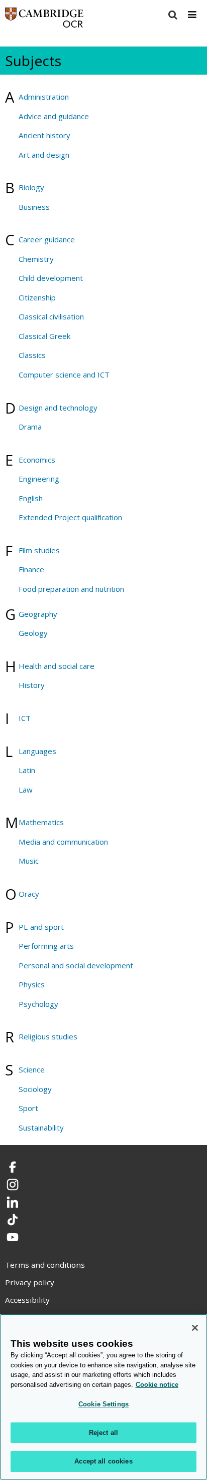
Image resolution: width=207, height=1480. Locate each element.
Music (29, 861)
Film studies (39, 550)
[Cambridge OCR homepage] (44, 20)
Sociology (35, 1089)
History (32, 685)
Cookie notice (157, 1384)
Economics (37, 460)
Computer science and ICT (64, 374)
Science (32, 1069)
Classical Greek (44, 336)
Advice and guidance (54, 116)
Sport (28, 1108)
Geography (38, 614)
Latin (27, 770)
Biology (31, 187)
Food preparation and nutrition (71, 589)
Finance (31, 569)
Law (26, 790)
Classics (32, 355)
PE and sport (41, 927)
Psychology (38, 1004)
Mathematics (41, 822)
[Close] (195, 1328)
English (31, 498)
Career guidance (47, 239)
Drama (30, 427)
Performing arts (46, 946)
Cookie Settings (103, 1404)
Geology (33, 633)
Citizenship (37, 297)
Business (34, 207)
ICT (25, 718)
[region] (103, 1397)
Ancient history (44, 135)
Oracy (29, 894)
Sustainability (41, 1128)
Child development (51, 278)
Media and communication (63, 842)
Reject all (103, 1432)
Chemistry (36, 259)
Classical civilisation (51, 316)
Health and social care (56, 666)
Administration (44, 97)
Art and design (44, 155)
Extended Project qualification (70, 517)
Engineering (39, 479)
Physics (32, 984)
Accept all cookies (103, 1461)
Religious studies (48, 1036)
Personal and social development (76, 965)
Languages (37, 751)
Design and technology (58, 408)
